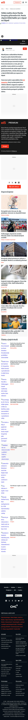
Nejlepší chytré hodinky (6, 691)
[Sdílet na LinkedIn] (19, 182)
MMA (17, 664)
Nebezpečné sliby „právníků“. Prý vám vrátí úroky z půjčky (13, 332)
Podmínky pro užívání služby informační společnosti (14, 709)
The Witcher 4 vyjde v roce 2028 (18, 485)
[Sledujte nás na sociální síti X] (9, 601)
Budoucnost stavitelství (15, 8)
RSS (15, 590)
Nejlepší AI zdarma (5, 689)
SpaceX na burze (4, 685)
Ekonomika (19, 681)
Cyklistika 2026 (19, 676)
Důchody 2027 (19, 691)
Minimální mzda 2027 (20, 693)
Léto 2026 (18, 634)
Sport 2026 (18, 660)
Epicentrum (3, 638)
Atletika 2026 (18, 674)
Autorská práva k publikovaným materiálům (13, 707)
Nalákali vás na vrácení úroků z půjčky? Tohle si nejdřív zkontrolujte (18, 446)
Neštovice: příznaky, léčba (6, 640)
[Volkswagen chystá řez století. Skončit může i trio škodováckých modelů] (14, 225)
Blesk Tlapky (14, 617)
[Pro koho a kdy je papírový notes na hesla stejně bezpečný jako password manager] (5, 431)
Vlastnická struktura (18, 713)
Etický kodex (6, 716)
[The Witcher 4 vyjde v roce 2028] (5, 489)
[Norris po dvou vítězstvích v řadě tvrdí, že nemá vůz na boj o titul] (5, 523)
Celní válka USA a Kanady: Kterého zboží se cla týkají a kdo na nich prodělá (12, 308)
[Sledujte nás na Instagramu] (15, 601)
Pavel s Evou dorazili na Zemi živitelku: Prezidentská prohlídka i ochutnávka (17, 345)
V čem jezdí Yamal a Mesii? (6, 642)
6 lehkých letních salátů (21, 655)
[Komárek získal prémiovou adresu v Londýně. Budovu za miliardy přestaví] (14, 249)
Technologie (4, 681)
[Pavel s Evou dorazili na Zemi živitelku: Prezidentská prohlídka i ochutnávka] (5, 350)
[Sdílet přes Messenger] (15, 182)
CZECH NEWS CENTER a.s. (19, 701)
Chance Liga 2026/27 (8, 629)
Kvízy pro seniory (4, 644)
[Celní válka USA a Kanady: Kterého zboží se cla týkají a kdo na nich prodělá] (14, 297)
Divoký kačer (4, 675)
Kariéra (20, 590)
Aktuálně (3, 634)
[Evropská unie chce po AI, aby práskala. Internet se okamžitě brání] (14, 202)
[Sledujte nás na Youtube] (19, 601)
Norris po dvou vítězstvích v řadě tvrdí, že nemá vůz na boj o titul (18, 518)
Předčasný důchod (20, 685)
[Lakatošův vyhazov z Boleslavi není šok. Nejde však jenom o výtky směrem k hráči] (5, 472)
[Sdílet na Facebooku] (9, 182)
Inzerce (19, 587)
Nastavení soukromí (9, 713)
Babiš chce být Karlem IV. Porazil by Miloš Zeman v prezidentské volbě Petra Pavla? (18, 363)
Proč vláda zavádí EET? (6, 669)
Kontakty (6, 587)
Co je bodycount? (5, 648)
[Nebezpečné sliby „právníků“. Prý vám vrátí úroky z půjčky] (14, 322)
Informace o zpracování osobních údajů (11, 711)
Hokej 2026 (18, 668)
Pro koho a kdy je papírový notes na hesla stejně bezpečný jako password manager (18, 423)
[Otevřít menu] (26, 2)
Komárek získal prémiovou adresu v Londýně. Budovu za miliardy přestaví (14, 259)
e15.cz (2, 8)
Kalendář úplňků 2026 (5, 646)
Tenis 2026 (18, 670)
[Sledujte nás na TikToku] (22, 601)
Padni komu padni (5, 671)
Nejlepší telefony (4, 687)
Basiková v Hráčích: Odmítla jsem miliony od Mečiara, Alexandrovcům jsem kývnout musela (17, 534)
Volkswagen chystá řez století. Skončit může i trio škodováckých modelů (12, 235)
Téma (7, 8)
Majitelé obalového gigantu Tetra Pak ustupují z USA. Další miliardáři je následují (13, 283)
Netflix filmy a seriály (5, 695)
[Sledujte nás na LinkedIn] (6, 601)
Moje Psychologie (5, 617)
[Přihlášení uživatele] (23, 2)
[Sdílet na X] (12, 182)
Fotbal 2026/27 (19, 666)
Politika (3, 660)
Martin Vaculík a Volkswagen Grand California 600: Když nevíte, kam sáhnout (17, 380)
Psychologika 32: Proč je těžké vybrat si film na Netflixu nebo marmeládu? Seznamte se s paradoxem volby (18, 401)
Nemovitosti (8, 622)
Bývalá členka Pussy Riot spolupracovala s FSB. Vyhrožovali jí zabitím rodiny (17, 498)
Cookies (22, 711)
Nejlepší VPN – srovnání (6, 693)
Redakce (13, 587)
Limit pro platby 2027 (20, 689)
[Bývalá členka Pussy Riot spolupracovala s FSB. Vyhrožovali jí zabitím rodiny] (5, 505)
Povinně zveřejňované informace (17, 716)
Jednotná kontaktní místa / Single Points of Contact (13, 714)
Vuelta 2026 (17, 629)
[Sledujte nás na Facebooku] (12, 601)
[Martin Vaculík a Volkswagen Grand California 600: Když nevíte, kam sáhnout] (5, 387)
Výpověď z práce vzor (5, 673)
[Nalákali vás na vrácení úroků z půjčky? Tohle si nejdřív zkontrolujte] (6, 452)
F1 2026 (17, 672)
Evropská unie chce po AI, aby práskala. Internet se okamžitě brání (13, 212)
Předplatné (8, 590)
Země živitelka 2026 (20, 695)
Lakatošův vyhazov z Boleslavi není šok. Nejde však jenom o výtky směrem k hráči (17, 464)
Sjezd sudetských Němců (6, 667)
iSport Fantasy (9, 619)
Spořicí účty (18, 687)
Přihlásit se (14, 151)
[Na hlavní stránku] (3, 2)
